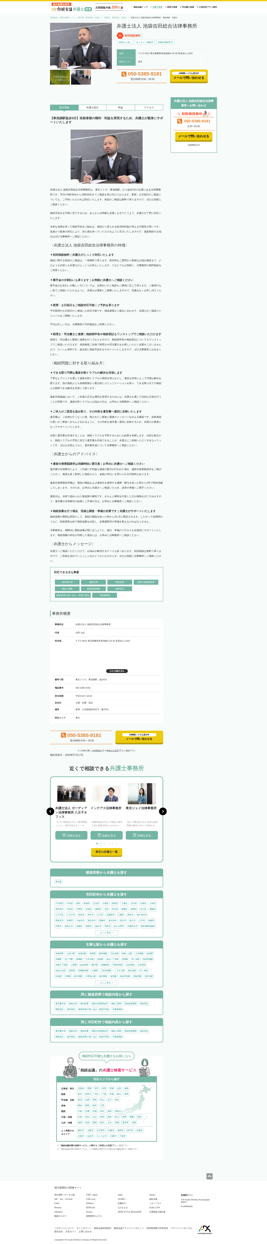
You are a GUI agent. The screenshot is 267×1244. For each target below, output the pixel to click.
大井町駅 (142, 965)
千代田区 (59, 903)
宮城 (112, 1088)
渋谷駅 (58, 976)
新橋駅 (79, 959)
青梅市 (102, 920)
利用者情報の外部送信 (157, 1228)
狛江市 (132, 920)
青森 (89, 1088)
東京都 (58, 881)
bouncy (89, 1212)
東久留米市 (142, 915)
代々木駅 (144, 970)
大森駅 (95, 970)
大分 (110, 1122)
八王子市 (71, 915)
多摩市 (70, 920)
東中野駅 (103, 976)
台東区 (106, 903)
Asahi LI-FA (154, 1207)
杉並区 (89, 909)
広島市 (81, 1136)
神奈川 (88, 1094)
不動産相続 (117, 1009)
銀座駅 (150, 953)
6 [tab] (116, 843)
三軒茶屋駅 (106, 970)
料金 (120, 107)
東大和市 (113, 920)
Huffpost (90, 1203)
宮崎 (117, 1122)
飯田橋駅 (103, 953)
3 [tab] (105, 843)
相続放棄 (84, 1003)
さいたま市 (102, 1136)
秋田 (104, 1088)
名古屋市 (101, 1130)
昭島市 (89, 926)
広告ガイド (71, 1231)
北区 (107, 909)
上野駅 (74, 965)
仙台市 (90, 1136)
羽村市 (108, 926)
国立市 (123, 920)
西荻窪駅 (138, 976)
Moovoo (57, 1207)
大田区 (153, 903)
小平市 (142, 920)
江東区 (124, 903)
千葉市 (123, 1136)
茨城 (112, 1094)
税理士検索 (172, 7)
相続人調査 (116, 1003)
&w (61, 1199)
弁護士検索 (157, 7)
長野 (95, 1100)
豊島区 (98, 909)
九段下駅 (71, 953)
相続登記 (144, 1003)
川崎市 (113, 1136)
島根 (110, 1117)
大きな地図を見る (117, 671)
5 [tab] (112, 843)
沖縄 (134, 1122)
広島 (80, 1117)
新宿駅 (125, 959)
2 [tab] (101, 843)
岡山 (87, 1117)
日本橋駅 (140, 953)
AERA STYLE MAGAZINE (130, 1212)
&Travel (69, 1199)
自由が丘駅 (60, 970)
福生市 (98, 926)
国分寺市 (92, 920)
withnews (58, 1212)
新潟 (80, 1100)
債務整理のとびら (94, 1216)
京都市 (139, 1130)
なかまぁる (123, 1207)
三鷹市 (121, 915)
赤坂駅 (100, 959)
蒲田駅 (72, 970)
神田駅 (93, 953)
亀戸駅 (95, 965)
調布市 (130, 915)
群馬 (126, 1094)
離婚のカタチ (60, 1216)
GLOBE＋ (122, 1199)
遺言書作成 (60, 1003)
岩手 (97, 1088)
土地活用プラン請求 (208, 7)
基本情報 (64, 107)
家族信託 (59, 1009)
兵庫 (87, 1111)
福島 (126, 1088)
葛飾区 (153, 909)
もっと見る (105, 932)
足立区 (143, 909)
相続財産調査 (131, 1003)
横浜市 (81, 1130)
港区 (78, 903)
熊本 (102, 1122)
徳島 (124, 1117)
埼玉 (97, 1094)
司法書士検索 (188, 7)
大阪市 (90, 1130)
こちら (118, 1149)
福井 (117, 1100)
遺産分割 (73, 1003)
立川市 (100, 915)
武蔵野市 (111, 915)
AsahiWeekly (187, 1206)
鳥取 (102, 1117)
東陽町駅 (105, 965)
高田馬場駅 (148, 959)
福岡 (80, 1122)
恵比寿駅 (132, 970)
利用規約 (97, 750)
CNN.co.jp (90, 1199)
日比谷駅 (115, 953)
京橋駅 (58, 959)
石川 (110, 1100)
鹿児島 (125, 1122)
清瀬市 (79, 926)
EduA (56, 1203)
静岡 (87, 1105)
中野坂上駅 (91, 976)
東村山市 (69, 926)
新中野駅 (78, 976)
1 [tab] (97, 843)
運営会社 (58, 1231)
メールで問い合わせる (193, 136)
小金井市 (80, 920)
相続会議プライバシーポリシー (129, 1228)
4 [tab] (108, 843)
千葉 (104, 1094)
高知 (139, 1117)
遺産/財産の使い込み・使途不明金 (93, 1009)
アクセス (149, 107)
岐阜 (95, 1105)
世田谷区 (59, 909)
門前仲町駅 (118, 965)
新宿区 (87, 903)
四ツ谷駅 (135, 959)
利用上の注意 (113, 750)
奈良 (102, 1111)
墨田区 (115, 903)
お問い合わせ (85, 1231)
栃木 (119, 1094)
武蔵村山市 (132, 926)
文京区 (96, 903)
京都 (95, 1111)
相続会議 (153, 1199)
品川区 (134, 903)
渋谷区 (70, 909)
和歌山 (118, 1111)
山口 (95, 1117)
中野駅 (68, 976)
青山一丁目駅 (113, 959)
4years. (152, 1195)
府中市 (91, 915)
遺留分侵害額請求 (100, 1003)
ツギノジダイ (155, 1203)
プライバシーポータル (181, 1228)
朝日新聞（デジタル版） (65, 1195)
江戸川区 (59, 915)
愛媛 (132, 1117)
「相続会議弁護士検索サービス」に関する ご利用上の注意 (85, 1145)
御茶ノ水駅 (127, 953)
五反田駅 (130, 965)
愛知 (80, 1105)
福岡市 (121, 1130)
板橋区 (124, 909)
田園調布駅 (83, 970)
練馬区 (134, 909)
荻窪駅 (114, 976)
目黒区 (143, 903)
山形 (119, 1088)
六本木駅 (90, 959)
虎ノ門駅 (69, 959)
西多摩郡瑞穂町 (148, 926)
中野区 (79, 909)
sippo (120, 1195)
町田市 (81, 915)
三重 (102, 1105)
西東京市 (59, 920)
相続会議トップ (141, 7)
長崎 (95, 1122)
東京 (80, 1094)
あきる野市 (119, 926)
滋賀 (110, 1111)
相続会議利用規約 (102, 1228)
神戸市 (130, 1130)
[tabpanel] (71, 811)
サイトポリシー (83, 1228)
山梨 (87, 1100)
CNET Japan (91, 1195)
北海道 (81, 1088)
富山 (102, 1100)
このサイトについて (64, 1228)
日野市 (58, 926)
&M (55, 1199)
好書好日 (122, 1203)
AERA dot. (90, 1207)
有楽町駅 (59, 953)
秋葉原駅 (82, 953)
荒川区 (115, 909)
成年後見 (71, 1009)
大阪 (80, 1111)
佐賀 (87, 1122)
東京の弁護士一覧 (106, 851)
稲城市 (151, 920)
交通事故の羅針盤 (157, 1212)
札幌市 (111, 1130)
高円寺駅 (149, 976)
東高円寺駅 (125, 976)
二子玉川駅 (120, 970)
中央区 (70, 903)
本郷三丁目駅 (61, 965)
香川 (117, 1117)
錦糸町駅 (84, 965)
